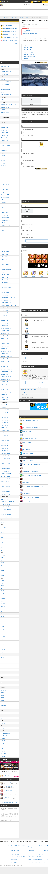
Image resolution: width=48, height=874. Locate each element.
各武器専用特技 (3, 705)
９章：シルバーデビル (5, 197)
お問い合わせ (35, 841)
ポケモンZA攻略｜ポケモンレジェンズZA (18, 845)
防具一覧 (2, 657)
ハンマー (2, 639)
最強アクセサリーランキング (6, 135)
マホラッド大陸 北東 (4, 435)
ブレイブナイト (3, 603)
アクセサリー (3, 669)
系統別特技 (3, 708)
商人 (1, 550)
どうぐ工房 (3, 746)
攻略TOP (3, 8)
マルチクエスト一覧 (4, 499)
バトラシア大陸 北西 (4, 420)
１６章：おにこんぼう (5, 215)
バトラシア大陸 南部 (4, 412)
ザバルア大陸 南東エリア (5, 481)
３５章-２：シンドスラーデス (6, 287)
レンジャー (3, 545)
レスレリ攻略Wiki (14, 862)
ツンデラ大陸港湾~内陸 (5, 506)
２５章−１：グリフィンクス (6, 256)
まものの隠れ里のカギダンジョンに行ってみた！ (11, 31)
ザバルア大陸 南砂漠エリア (6, 486)
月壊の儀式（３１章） (5, 389)
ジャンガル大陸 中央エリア (6, 458)
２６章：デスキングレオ (5, 261)
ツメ (1, 631)
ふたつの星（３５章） (5, 399)
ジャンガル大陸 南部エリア (6, 460)
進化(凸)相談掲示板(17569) (5, 89)
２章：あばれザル (4, 163)
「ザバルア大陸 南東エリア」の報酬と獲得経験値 (11, 37)
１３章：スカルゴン (4, 207)
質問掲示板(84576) (4, 92)
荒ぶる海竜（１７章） (5, 353)
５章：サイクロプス (4, 187)
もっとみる (16, 43)
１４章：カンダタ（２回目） (6, 210)
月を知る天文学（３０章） (5, 386)
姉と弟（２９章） (4, 384)
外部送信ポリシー (29, 841)
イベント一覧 (3, 99)
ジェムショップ (3, 738)
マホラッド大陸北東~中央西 (6, 509)
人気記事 (4, 23)
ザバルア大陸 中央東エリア (6, 478)
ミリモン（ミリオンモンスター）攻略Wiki (35, 862)
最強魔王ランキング (4, 140)
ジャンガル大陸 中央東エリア (6, 455)
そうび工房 (3, 751)
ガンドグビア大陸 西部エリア (6, 489)
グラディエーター (4, 573)
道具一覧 (2, 718)
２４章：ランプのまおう (5, 254)
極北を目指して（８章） (5, 330)
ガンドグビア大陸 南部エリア (6, 491)
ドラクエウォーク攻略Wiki (15, 852)
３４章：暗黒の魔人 (4, 282)
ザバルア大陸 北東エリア (5, 471)
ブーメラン (3, 641)
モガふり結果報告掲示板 (5, 84)
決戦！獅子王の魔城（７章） (6, 328)
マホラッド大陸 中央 (4, 450)
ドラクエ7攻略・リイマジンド (16, 847)
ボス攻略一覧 (3, 155)
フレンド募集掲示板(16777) (6, 94)
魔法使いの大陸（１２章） (5, 341)
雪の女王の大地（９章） (5, 333)
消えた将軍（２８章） (5, 381)
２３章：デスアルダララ (5, 251)
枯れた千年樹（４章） (5, 320)
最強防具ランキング (4, 132)
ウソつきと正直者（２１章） (6, 363)
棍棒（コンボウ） (4, 647)
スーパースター (3, 570)
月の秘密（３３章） (4, 394)
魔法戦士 (2, 562)
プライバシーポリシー (20, 841)
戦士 (1, 529)
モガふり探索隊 (3, 753)
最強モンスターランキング (5, 137)
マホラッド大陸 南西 (4, 445)
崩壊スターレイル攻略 (15, 850)
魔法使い (2, 532)
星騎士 (2, 588)
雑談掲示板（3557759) (5, 87)
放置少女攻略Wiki (14, 859)
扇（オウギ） (3, 636)
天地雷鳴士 (3, 598)
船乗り (2, 539)
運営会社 (41, 841)
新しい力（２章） (4, 315)
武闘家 (2, 537)
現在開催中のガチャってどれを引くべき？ (8, 104)
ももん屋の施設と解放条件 (5, 733)
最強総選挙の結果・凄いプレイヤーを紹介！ (30, 33)
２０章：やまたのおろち (5, 225)
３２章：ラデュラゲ (4, 277)
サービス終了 (11, 8)
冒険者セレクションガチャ (5, 112)
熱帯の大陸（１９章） (5, 358)
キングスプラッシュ (4, 147)
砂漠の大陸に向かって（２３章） (7, 369)
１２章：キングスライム (5, 204)
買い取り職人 (3, 740)
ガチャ (41, 8)
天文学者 (2, 575)
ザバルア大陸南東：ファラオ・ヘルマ (7, 300)
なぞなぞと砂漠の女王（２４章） (7, 371)
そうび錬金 (3, 756)
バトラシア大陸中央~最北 (5, 504)
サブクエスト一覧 (4, 404)
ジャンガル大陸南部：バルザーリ (7, 295)
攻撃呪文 (41, 276)
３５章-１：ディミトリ (5, 284)
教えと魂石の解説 (4, 674)
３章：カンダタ (3, 165)
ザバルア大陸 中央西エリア (6, 473)
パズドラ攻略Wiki (31, 850)
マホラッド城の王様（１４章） (6, 346)
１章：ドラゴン (3, 160)
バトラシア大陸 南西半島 (5, 409)
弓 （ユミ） (3, 644)
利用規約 (12, 841)
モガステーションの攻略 (5, 145)
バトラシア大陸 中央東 (5, 415)
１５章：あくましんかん (5, 212)
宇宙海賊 (2, 585)
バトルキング (3, 580)
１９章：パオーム (4, 222)
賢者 (1, 560)
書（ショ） (3, 652)
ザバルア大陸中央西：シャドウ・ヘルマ (8, 297)
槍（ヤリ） (3, 629)
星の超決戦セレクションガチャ (6, 109)
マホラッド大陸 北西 (4, 437)
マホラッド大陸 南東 (4, 448)
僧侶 (1, 534)
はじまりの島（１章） (5, 312)
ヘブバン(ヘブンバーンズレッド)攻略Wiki (18, 856)
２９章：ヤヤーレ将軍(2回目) (6, 269)
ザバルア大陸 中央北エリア (6, 466)
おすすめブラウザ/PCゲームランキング (10, 802)
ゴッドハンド (3, 583)
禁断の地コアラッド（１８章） (6, 356)
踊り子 (2, 542)
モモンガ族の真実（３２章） (6, 392)
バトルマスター (3, 555)
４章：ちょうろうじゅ (5, 184)
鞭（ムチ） (3, 626)
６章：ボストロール (4, 189)
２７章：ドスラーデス (5, 264)
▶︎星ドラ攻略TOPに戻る (5, 66)
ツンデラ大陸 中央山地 (5, 430)
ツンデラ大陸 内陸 (4, 432)
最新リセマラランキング (5, 127)
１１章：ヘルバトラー (5, 202)
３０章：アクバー (4, 272)
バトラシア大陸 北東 (4, 422)
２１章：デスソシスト (5, 227)
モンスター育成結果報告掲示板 (6, 81)
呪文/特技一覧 (3, 690)
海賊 (1, 565)
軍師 (1, 611)
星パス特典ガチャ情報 (5, 114)
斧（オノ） (3, 634)
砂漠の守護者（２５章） (5, 374)
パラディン (3, 557)
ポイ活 (28, 1)
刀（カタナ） (3, 649)
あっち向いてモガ (4, 150)
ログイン (46, 1)
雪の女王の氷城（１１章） (5, 338)
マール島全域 (3, 407)
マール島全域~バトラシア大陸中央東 (7, 501)
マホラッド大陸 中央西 (5, 443)
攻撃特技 (25, 276)
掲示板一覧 (3, 79)
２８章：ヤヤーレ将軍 (5, 267)
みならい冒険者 (3, 527)
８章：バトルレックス (5, 194)
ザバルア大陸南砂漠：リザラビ (6, 302)
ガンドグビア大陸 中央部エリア (6, 494)
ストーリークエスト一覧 (5, 310)
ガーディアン (3, 593)
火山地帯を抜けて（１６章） (6, 351)
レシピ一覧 (3, 713)
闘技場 (35, 8)
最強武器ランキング (4, 130)
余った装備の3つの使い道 (7, 25)
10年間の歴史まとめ (26, 31)
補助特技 (33, 276)
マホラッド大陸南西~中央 (5, 511)
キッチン (2, 748)
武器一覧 (2, 616)
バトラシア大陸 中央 (4, 417)
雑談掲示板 (20, 8)
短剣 (1, 624)
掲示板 (14, 23)
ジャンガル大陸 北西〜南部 (6, 514)
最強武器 (28, 8)
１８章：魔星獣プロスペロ (5, 220)
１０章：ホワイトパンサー (5, 199)
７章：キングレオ (4, 192)
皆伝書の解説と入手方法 (5, 680)
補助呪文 (2, 700)
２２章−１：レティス (4, 230)
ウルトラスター (3, 596)
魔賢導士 (2, 590)
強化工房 (2, 743)
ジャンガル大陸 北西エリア (6, 453)
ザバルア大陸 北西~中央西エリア (7, 517)
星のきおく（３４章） (5, 397)
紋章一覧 (2, 685)
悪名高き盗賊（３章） (5, 318)
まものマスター (3, 567)
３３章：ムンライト (4, 279)
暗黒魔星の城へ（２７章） (5, 379)
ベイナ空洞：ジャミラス (5, 292)
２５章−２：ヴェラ (4, 259)
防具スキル (3, 702)
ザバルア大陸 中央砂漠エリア (6, 468)
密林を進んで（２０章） (5, 361)
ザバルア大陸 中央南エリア (6, 476)
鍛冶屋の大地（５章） (5, 323)
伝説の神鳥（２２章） (5, 366)
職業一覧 (2, 522)
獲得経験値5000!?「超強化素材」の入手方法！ (11, 28)
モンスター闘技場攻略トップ (6, 120)
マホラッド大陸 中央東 (5, 440)
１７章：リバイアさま (5, 217)
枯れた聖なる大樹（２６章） (6, 376)
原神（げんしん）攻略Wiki (15, 854)
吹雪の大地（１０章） (5, 335)
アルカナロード (3, 606)
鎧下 (1, 662)
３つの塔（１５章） (4, 348)
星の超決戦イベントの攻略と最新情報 (10, 40)
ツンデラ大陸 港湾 (4, 427)
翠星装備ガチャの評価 (5, 107)
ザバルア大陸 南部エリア (5, 483)
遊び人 (2, 547)
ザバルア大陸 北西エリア (5, 463)
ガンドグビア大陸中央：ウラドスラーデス (8, 305)
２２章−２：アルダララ (5, 233)
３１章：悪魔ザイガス (5, 274)
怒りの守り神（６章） (5, 325)
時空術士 (2, 601)
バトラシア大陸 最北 (4, 425)
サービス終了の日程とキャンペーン (29, 30)
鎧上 (1, 659)
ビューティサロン (4, 735)
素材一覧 (2, 728)
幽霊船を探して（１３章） (5, 343)
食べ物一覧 (3, 723)
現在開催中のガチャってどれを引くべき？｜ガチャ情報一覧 (11, 34)
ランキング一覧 (3, 125)
